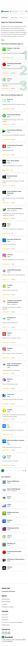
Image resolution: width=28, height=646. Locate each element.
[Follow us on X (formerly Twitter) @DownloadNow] (6, 633)
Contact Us (4, 604)
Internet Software (14, 17)
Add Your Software (6, 601)
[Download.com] (5, 11)
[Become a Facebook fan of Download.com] (3, 633)
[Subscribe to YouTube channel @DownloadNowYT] (9, 633)
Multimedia (21, 17)
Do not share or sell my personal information (12, 622)
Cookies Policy (5, 619)
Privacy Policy (5, 614)
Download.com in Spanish (8, 607)
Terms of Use (5, 617)
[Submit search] (10, 11)
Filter (2, 40)
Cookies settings (5, 625)
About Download (5, 599)
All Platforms (4, 17)
